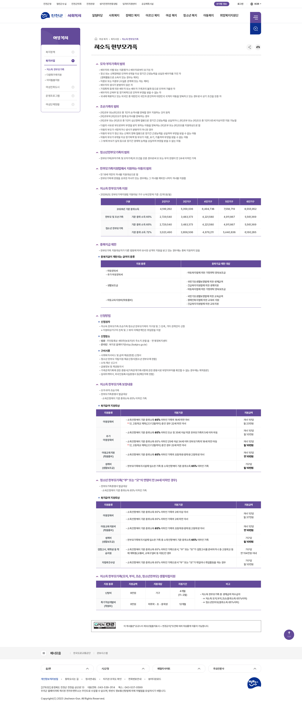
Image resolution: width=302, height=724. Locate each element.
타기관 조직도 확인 (112, 679)
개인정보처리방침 (49, 679)
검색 (255, 28)
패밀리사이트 (163, 668)
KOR (256, 4)
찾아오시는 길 (71, 679)
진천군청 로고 (254, 683)
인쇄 (258, 47)
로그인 (240, 4)
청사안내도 (90, 679)
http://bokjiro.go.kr (135, 344)
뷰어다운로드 (154, 679)
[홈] (96, 38)
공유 (249, 47)
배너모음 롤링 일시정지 (43, 653)
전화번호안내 (134, 679)
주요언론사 (218, 668)
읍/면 (48, 668)
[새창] (105, 627)
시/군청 (105, 668)
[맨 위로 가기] (289, 635)
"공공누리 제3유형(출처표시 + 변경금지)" (153, 626)
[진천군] (53, 15)
